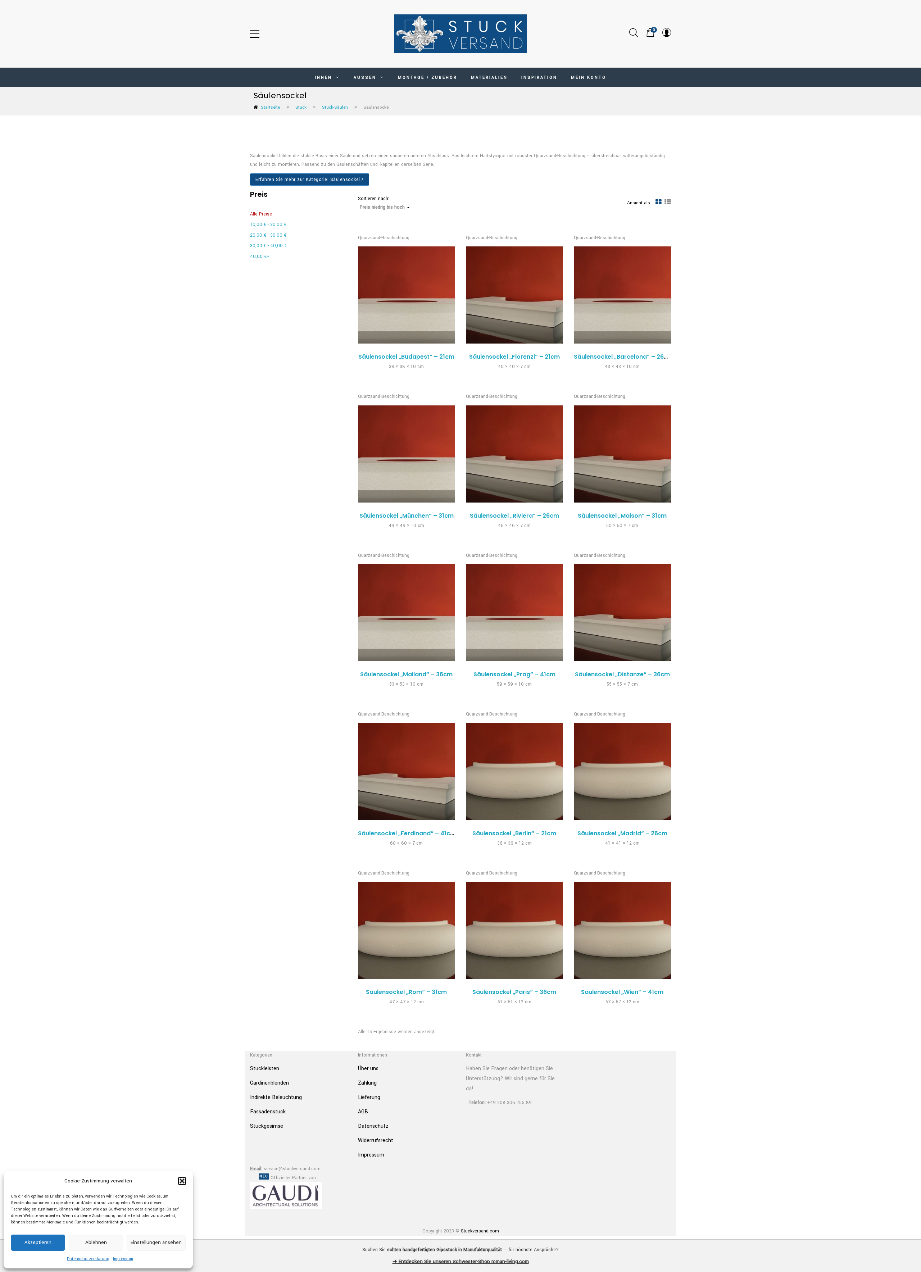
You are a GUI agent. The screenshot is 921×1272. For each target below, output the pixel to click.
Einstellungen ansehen (156, 1242)
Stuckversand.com (480, 1231)
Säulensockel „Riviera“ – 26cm (514, 516)
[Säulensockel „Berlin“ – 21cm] (514, 771)
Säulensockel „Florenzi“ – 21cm (514, 357)
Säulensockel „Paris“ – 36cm (514, 992)
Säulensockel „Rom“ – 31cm (406, 992)
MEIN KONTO (588, 77)
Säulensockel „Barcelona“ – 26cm (623, 357)
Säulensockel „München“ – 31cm (406, 516)
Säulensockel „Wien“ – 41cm (622, 992)
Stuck (301, 107)
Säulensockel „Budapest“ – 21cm (406, 357)
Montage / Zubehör (427, 77)
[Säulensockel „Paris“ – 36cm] (514, 930)
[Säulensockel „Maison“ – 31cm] (622, 454)
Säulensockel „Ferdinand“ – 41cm (407, 833)
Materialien (489, 77)
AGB (363, 1112)
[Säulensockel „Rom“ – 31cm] (406, 930)
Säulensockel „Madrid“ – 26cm (622, 833)
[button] (182, 1181)
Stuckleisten (264, 1068)
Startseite (270, 107)
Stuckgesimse (266, 1126)
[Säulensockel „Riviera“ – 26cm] (514, 454)
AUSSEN (366, 77)
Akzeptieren (37, 1242)
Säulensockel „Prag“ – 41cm (514, 674)
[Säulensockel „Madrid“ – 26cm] (622, 771)
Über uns (368, 1068)
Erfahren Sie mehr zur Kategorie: (307, 179)
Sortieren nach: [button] (381, 203)
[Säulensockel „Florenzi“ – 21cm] (514, 295)
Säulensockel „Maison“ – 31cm (622, 516)
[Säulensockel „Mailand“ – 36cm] (406, 612)
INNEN (324, 77)
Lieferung (369, 1097)
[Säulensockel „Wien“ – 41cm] (622, 930)
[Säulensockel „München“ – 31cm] (406, 454)
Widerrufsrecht (375, 1140)
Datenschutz (373, 1126)
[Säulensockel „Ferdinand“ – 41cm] (406, 771)
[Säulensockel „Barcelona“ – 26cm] (622, 295)
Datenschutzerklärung (88, 1259)
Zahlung (367, 1083)
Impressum (123, 1259)
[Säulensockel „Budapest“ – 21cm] (406, 295)
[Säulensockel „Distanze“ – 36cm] (622, 612)
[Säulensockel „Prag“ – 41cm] (514, 612)
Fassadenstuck (268, 1112)
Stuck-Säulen (335, 107)
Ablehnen (96, 1242)
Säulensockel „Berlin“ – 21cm (514, 833)
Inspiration (539, 77)
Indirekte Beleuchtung (276, 1097)
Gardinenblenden (269, 1083)
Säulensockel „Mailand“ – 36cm (406, 674)
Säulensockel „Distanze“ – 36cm (622, 674)
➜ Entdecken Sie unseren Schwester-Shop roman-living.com (461, 1261)
